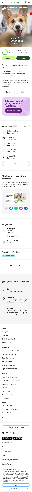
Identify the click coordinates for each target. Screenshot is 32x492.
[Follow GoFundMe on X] (10, 432)
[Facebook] (11, 208)
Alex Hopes (11, 229)
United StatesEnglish (17, 427)
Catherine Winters (13, 131)
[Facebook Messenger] (21, 208)
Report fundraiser (17, 266)
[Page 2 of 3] (16, 43)
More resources (7, 418)
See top (25, 126)
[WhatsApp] (16, 208)
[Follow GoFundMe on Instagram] (14, 432)
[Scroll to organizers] (5, 8)
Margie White (11, 156)
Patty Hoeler (11, 149)
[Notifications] (24, 2)
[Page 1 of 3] (14, 43)
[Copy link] (6, 208)
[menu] (29, 2)
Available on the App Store (17, 438)
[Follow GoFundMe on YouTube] (7, 432)
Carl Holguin (11, 143)
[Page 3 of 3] (17, 43)
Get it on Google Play (7, 438)
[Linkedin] (26, 208)
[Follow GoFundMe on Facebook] (3, 432)
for (17, 8)
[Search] (3, 2)
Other (18, 252)
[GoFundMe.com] (16, 2)
